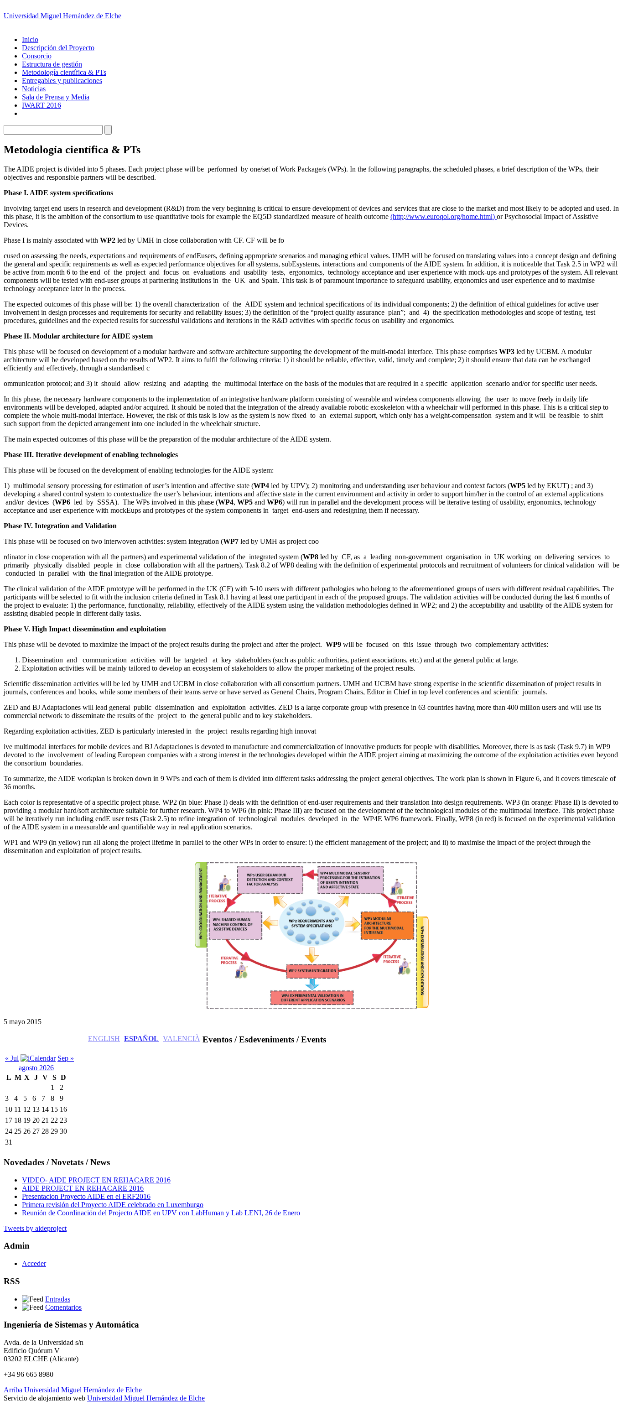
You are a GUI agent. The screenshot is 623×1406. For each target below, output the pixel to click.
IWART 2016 (41, 105)
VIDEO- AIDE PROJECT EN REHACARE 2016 (96, 1180)
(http (397, 216)
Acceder (34, 1263)
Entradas (57, 1299)
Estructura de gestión (52, 64)
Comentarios (63, 1307)
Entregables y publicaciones (62, 80)
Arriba (13, 1390)
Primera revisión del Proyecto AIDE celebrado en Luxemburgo (112, 1204)
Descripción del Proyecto (58, 48)
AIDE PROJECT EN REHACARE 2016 (83, 1188)
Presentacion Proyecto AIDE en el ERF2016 (86, 1196)
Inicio (30, 39)
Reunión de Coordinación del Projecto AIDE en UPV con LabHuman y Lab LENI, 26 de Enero (161, 1213)
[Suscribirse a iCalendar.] (38, 1058)
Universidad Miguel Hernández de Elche (62, 16)
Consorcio (37, 56)
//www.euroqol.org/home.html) (451, 216)
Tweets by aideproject (35, 1228)
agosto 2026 (36, 1068)
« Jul (12, 1058)
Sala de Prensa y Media (55, 97)
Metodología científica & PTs (64, 72)
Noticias (34, 89)
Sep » (65, 1058)
